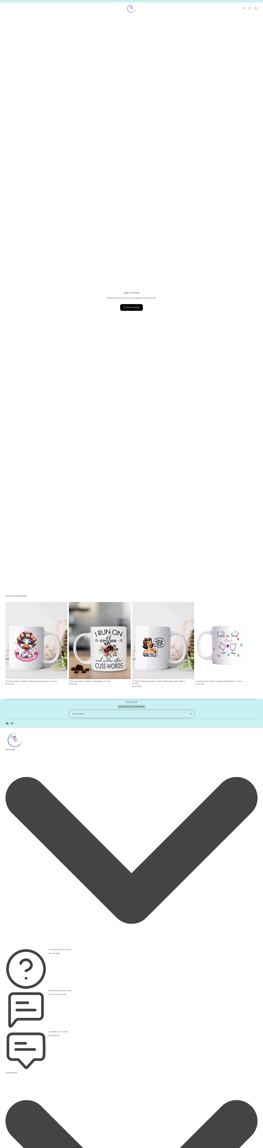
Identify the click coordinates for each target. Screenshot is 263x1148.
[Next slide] (253, 641)
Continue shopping (131, 307)
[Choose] (63, 675)
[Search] (244, 8)
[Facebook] (7, 723)
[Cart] (256, 8)
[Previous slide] (200, 641)
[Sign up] (190, 714)
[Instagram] (12, 723)
